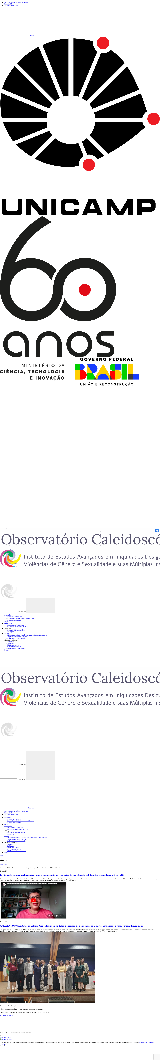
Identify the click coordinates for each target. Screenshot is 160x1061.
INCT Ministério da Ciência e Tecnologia (16, 2)
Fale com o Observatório (11, 5)
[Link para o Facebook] (14, 1029)
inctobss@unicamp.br (6, 1015)
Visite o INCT (8, 4)
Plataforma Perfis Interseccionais (16, 648)
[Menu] (14, 666)
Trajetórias (10, 643)
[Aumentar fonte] (14, 21)
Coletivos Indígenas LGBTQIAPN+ (18, 627)
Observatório (7, 615)
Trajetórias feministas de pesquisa (17, 636)
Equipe (6, 622)
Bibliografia (10, 631)
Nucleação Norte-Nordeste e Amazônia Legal (20, 618)
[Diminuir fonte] (42, 21)
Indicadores (10, 641)
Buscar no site (22, 612)
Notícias (6, 650)
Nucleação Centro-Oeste (14, 617)
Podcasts (6, 633)
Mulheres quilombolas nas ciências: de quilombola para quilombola (27, 635)
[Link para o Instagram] (42, 1029)
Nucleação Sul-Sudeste (14, 620)
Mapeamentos (8, 623)
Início (1, 855)
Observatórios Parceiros (14, 646)
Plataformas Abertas (13, 645)
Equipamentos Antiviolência (15, 625)
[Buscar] (14, 750)
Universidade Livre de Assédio (16, 638)
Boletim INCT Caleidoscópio (16, 630)
